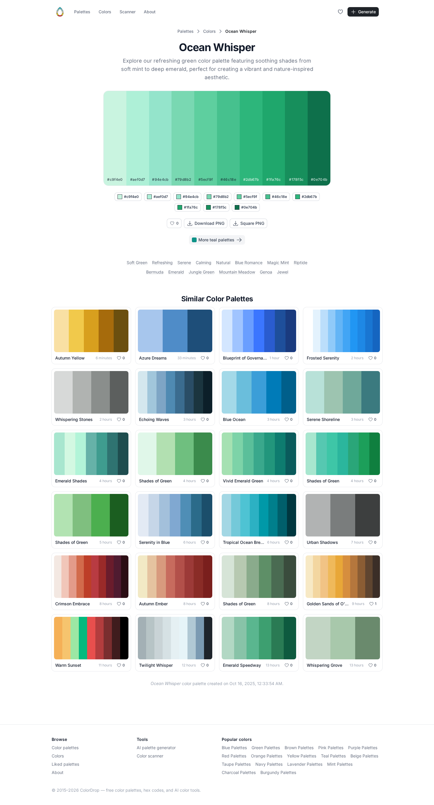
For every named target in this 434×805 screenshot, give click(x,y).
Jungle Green (201, 271)
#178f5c (219, 207)
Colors (105, 11)
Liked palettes (65, 764)
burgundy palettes (278, 772)
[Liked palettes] (340, 12)
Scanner (128, 11)
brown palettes (299, 747)
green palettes (266, 747)
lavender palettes (304, 764)
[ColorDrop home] (60, 12)
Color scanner (150, 755)
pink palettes (330, 747)
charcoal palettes (239, 772)
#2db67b (309, 196)
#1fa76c (191, 207)
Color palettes (65, 747)
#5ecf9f (250, 196)
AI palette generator (156, 747)
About (150, 11)
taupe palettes (236, 764)
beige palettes (364, 755)
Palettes (82, 11)
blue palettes (234, 747)
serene (184, 262)
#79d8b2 (221, 196)
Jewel (282, 271)
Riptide (300, 262)
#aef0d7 (161, 196)
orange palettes (266, 755)
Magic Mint (278, 262)
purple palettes (362, 747)
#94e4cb (190, 196)
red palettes (234, 755)
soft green (137, 262)
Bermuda (155, 271)
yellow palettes (301, 755)
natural (223, 262)
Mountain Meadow (237, 271)
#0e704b (249, 207)
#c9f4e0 (131, 196)
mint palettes (340, 764)
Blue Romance (248, 262)
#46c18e (279, 196)
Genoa (266, 271)
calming (203, 262)
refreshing (162, 262)
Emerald (176, 271)
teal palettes (333, 755)
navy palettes (269, 764)
